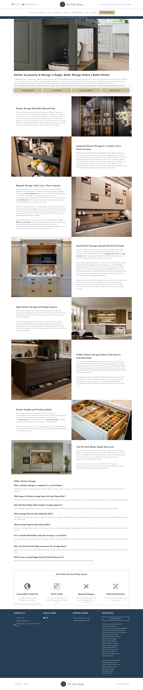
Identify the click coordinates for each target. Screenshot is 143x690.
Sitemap (26, 684)
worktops (99, 86)
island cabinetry (93, 155)
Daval (77, 249)
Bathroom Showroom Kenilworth (111, 665)
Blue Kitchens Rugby (107, 671)
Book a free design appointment (85, 464)
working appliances (91, 86)
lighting (74, 81)
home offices (109, 284)
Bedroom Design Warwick (109, 647)
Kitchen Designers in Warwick (110, 635)
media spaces (119, 284)
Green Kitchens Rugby (108, 669)
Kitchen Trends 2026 (107, 656)
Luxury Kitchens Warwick (120, 632)
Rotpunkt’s (28, 324)
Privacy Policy (18, 684)
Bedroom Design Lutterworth (110, 649)
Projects (31, 12)
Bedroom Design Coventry (109, 667)
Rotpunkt (22, 189)
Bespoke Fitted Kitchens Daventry (111, 637)
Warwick (41, 125)
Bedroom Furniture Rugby (109, 639)
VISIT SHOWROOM (107, 12)
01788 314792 (20, 618)
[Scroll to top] (139, 685)
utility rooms (101, 284)
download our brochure (82, 466)
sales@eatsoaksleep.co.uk (23, 621)
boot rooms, (94, 284)
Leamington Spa (49, 125)
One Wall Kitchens (107, 673)
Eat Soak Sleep (63, 79)
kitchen (25, 79)
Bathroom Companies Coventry (110, 654)
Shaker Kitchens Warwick (109, 651)
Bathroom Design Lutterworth (110, 645)
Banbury (58, 125)
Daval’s (53, 322)
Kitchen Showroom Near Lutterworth (112, 624)
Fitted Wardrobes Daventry (109, 662)
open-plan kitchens (103, 280)
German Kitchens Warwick (109, 641)
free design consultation (26, 118)
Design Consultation (40, 12)
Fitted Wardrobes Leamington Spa (111, 660)
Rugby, (109, 451)
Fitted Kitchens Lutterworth (109, 626)
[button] (126, 21)
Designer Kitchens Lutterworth (110, 643)
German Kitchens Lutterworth (110, 628)
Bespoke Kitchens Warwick (113, 630)
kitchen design (92, 81)
